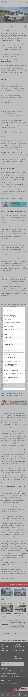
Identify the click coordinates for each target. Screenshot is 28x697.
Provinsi (6, 334)
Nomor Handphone (9, 326)
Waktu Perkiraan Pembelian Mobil (12, 361)
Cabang (6, 347)
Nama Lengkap (8, 319)
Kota (5, 341)
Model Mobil (7, 354)
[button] (14, 308)
